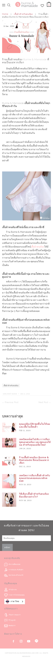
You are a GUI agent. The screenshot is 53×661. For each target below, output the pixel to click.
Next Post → (45, 402)
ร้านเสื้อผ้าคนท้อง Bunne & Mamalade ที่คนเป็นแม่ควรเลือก (34, 460)
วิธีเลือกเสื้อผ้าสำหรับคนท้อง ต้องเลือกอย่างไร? (34, 495)
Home (5, 14)
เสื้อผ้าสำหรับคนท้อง (23, 14)
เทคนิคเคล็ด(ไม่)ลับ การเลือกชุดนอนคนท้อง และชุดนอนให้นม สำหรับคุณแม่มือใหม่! (35, 442)
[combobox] (14, 601)
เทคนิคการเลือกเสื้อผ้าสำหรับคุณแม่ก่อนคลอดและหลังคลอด (34, 478)
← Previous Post (10, 402)
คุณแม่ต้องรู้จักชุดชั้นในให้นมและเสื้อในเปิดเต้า (34, 425)
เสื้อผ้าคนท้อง (37, 246)
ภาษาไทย (15, 601)
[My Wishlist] (42, 6)
